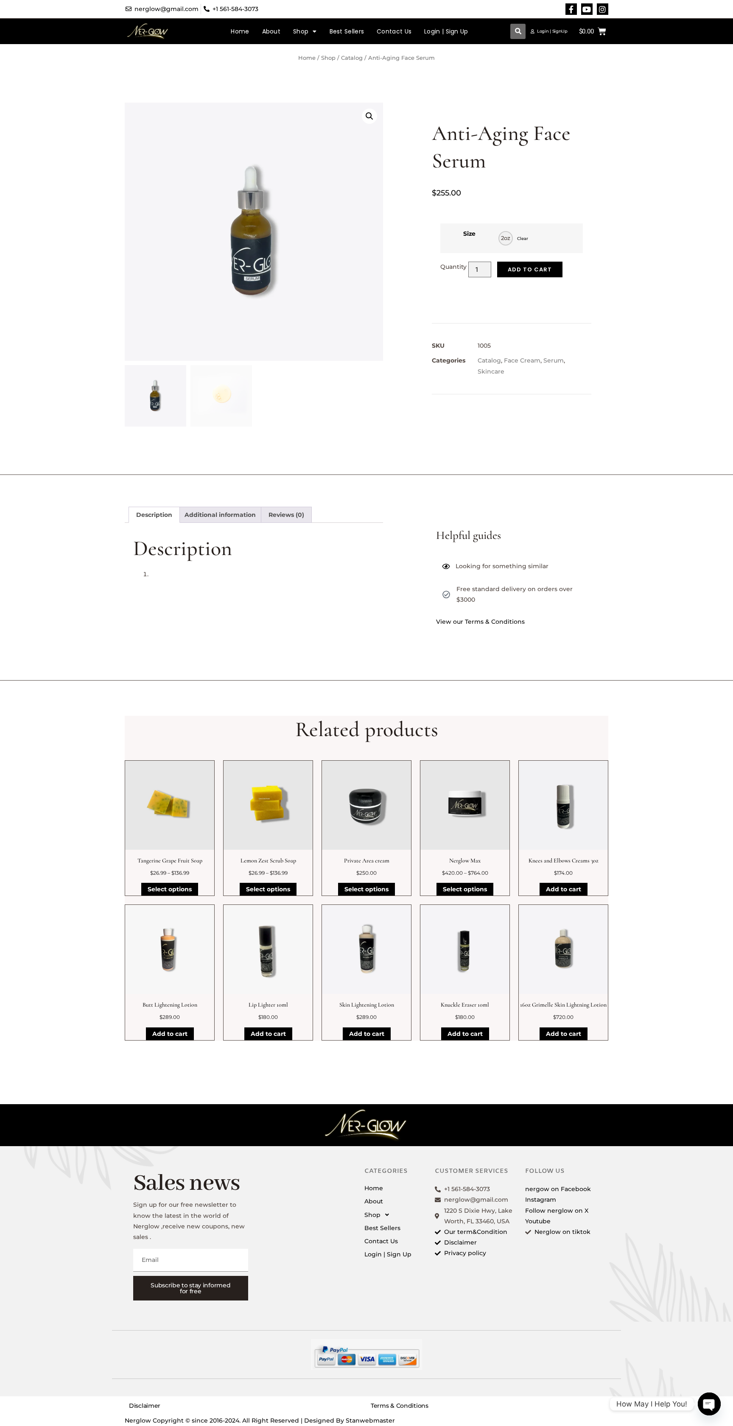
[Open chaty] (709, 1404)
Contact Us (394, 31)
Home (240, 31)
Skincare (491, 371)
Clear (522, 238)
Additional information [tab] (220, 515)
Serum (553, 360)
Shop (300, 31)
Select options (170, 889)
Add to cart (530, 269)
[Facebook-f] (571, 9)
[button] (518, 31)
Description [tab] (154, 515)
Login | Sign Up (446, 31)
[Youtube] (587, 9)
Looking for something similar (502, 566)
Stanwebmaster (370, 1420)
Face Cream (522, 360)
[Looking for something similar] (445, 566)
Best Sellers (347, 31)
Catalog (352, 58)
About (271, 31)
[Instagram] (602, 9)
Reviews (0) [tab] (286, 515)
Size (469, 234)
